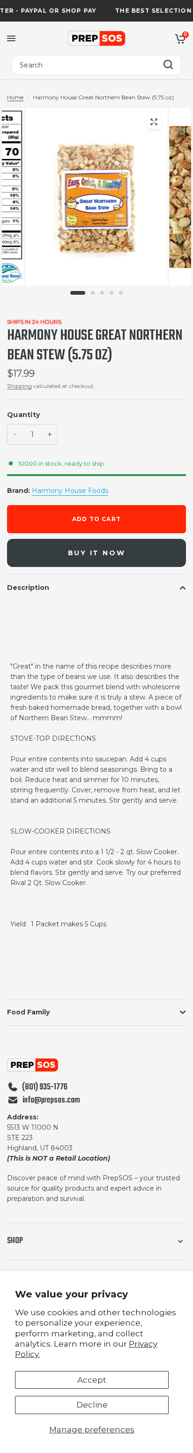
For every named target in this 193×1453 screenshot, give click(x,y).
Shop (15, 1241)
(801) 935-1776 (44, 1087)
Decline (92, 1404)
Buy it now (97, 553)
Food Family (28, 1012)
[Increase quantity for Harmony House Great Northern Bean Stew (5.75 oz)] (49, 434)
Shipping (19, 385)
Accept (91, 1380)
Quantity (23, 414)
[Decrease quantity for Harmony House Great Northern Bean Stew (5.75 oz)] (14, 434)
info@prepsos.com (51, 1100)
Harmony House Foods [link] (70, 490)
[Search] (168, 65)
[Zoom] (154, 122)
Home (15, 97)
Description (28, 587)
